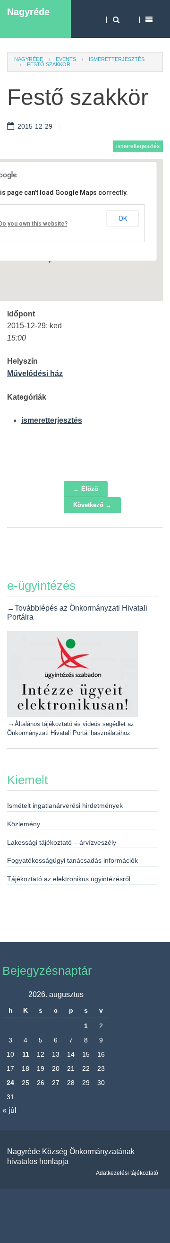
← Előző (85, 488)
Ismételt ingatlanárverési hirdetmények (65, 805)
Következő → (92, 504)
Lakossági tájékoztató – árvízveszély (61, 842)
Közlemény (23, 824)
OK (123, 218)
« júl (9, 1110)
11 (25, 1054)
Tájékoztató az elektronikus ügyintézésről (68, 879)
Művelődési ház (35, 373)
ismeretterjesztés (116, 59)
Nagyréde (28, 12)
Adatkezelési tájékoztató (127, 1173)
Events (66, 59)
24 (10, 1082)
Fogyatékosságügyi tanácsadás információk (72, 860)
